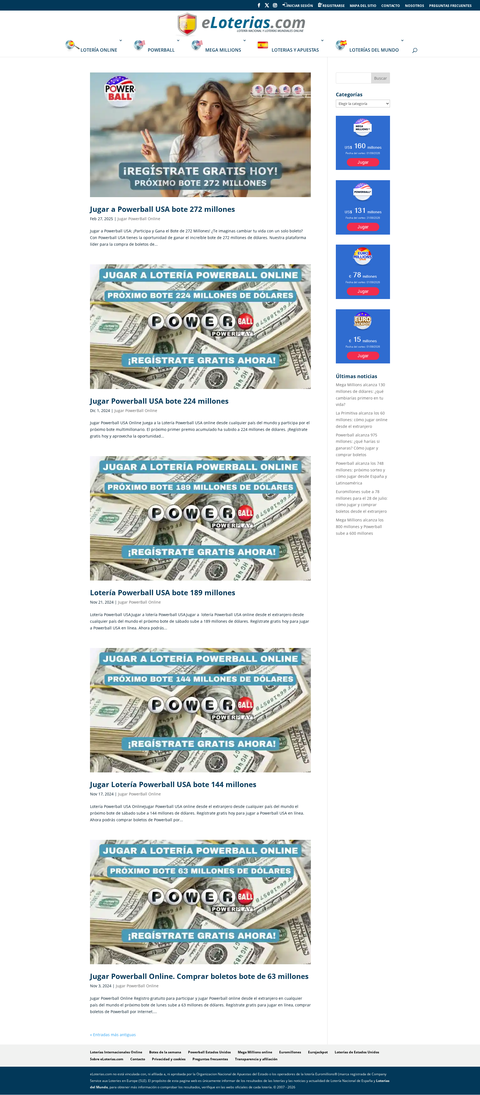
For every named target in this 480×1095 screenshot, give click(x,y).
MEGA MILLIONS (223, 50)
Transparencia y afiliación (256, 1059)
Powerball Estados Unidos (209, 1052)
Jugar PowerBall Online (139, 218)
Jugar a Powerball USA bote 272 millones (162, 209)
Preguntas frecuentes (210, 1059)
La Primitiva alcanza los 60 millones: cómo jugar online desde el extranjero (362, 419)
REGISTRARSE (333, 5)
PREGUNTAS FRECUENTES (450, 6)
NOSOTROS (414, 6)
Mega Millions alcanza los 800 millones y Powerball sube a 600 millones (360, 526)
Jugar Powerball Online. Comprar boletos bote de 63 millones (199, 976)
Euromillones (290, 1052)
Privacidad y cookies (169, 1059)
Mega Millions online (255, 1052)
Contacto (137, 1059)
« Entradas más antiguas (113, 1034)
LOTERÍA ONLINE (99, 50)
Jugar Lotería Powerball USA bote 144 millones (173, 784)
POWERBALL (161, 50)
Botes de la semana (165, 1052)
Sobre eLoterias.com (106, 1059)
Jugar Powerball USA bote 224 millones (159, 401)
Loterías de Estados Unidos (357, 1052)
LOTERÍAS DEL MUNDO (374, 50)
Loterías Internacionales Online (116, 1052)
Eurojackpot (318, 1052)
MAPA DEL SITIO (363, 6)
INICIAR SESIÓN (300, 5)
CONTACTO (390, 6)
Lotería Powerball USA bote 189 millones (162, 592)
